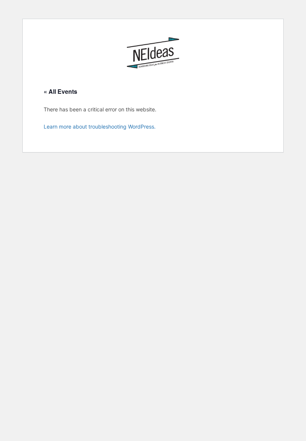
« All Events (60, 91)
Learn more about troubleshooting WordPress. (100, 126)
